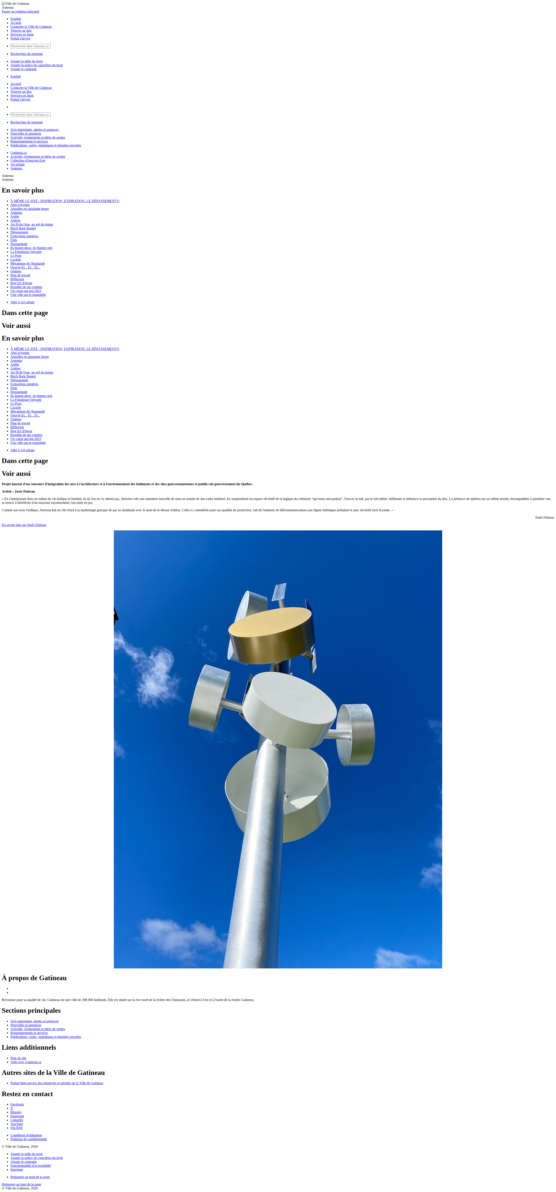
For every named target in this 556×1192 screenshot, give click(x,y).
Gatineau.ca (18, 152)
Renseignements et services (29, 141)
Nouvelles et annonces (25, 133)
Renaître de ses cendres (26, 287)
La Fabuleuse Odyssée (25, 252)
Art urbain (17, 164)
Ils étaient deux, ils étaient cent (31, 248)
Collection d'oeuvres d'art (27, 160)
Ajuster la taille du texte (26, 61)
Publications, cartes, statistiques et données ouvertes (45, 145)
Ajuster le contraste (23, 69)
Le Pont (15, 255)
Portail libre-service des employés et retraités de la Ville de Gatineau (56, 1083)
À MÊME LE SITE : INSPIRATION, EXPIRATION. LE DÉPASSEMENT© (64, 201)
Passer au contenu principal (20, 11)
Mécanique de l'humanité (27, 263)
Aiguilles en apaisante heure (29, 209)
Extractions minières (24, 236)
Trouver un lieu (20, 30)
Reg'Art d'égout (21, 283)
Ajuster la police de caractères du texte (36, 65)
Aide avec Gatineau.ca (25, 1062)
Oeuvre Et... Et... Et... (25, 267)
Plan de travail (20, 275)
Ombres (15, 271)
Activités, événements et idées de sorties (37, 137)
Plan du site (18, 1058)
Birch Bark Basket (23, 228)
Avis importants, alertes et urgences (34, 129)
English (15, 19)
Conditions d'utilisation (26, 1135)
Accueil (15, 23)
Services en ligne (22, 34)
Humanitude (18, 244)
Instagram (17, 1116)
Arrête (14, 216)
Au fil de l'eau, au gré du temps (31, 224)
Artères (15, 220)
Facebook (17, 1104)
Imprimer (16, 1169)
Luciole (15, 259)
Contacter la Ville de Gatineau (31, 26)
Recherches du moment (26, 54)
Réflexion (17, 279)
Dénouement (19, 232)
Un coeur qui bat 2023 (25, 291)
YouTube (16, 1124)
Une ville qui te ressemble (28, 295)
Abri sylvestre (20, 205)
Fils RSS (16, 1128)
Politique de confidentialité (28, 1139)
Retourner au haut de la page (30, 1177)
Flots (13, 240)
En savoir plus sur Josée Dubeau (24, 525)
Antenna (16, 168)
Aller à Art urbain (22, 302)
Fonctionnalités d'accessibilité (30, 1165)
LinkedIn (16, 1120)
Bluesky (16, 1112)
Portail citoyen (20, 38)
